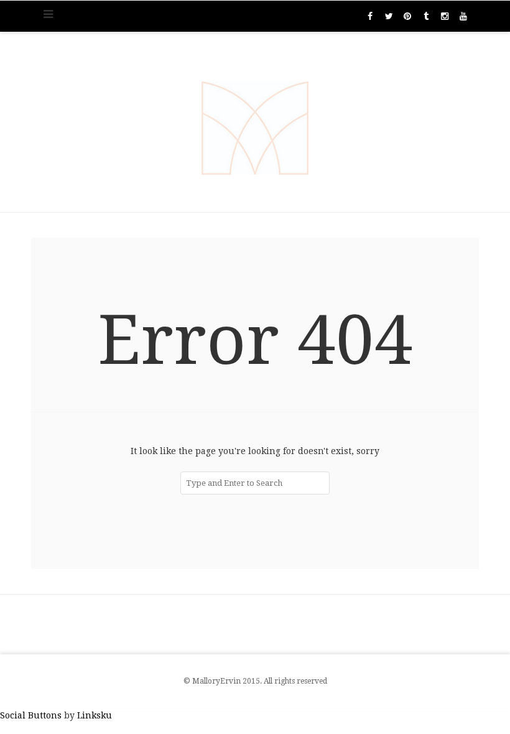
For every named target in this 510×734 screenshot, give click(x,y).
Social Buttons (31, 715)
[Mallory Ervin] (255, 122)
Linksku (94, 715)
